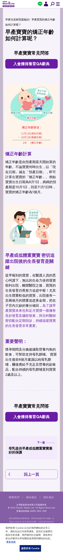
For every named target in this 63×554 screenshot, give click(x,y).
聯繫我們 (14, 497)
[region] (31, 538)
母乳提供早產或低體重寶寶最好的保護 (30, 447)
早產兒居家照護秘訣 (17, 19)
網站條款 (31, 497)
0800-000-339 (38, 511)
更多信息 (11, 541)
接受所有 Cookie (30, 548)
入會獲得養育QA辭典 (31, 63)
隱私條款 (48, 497)
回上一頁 (31, 474)
